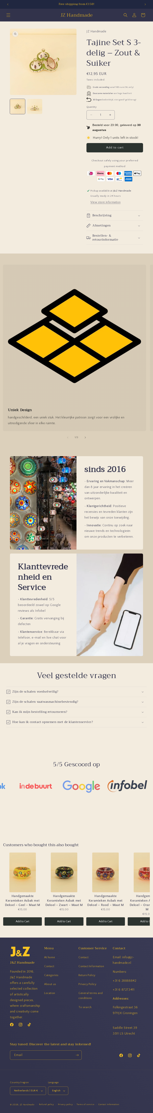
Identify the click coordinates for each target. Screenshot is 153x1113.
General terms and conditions (90, 996)
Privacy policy (65, 1104)
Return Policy (86, 975)
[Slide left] (67, 437)
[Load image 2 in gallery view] (34, 106)
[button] (8, 15)
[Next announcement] (145, 4)
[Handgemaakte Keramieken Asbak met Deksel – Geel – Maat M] (22, 872)
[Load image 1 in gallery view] (17, 106)
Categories (51, 975)
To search (84, 1007)
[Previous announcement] (7, 4)
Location (49, 993)
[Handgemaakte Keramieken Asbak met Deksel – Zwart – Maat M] (64, 872)
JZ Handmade (27, 1104)
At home (49, 957)
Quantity (91, 106)
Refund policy (46, 1104)
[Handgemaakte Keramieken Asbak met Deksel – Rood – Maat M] (105, 872)
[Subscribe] (77, 1055)
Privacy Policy (87, 984)
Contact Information (91, 966)
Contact (49, 966)
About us (50, 984)
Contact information (108, 1104)
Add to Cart (22, 921)
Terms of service (85, 1104)
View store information (105, 202)
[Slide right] (85, 437)
